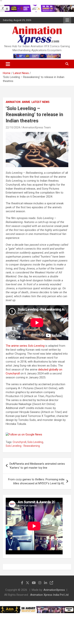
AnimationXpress (54, 590)
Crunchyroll (19, 442)
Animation (13, 101)
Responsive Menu (67, 20)
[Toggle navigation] (8, 64)
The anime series (25, 345)
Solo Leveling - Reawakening (23, 445)
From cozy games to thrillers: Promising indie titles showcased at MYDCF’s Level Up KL (36, 481)
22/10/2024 (13, 127)
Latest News (40, 101)
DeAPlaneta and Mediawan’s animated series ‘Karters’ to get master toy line (37, 465)
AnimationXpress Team (36, 127)
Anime (26, 101)
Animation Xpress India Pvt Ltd (49, 594)
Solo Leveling (35, 442)
